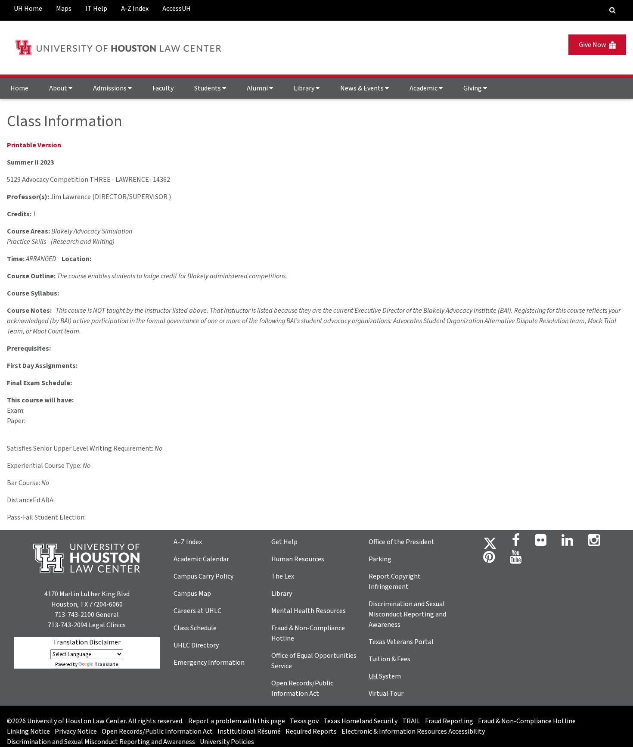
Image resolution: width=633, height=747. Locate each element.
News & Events (362, 88)
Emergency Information (209, 662)
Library (305, 88)
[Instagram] (594, 543)
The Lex (282, 576)
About (58, 88)
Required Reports (311, 731)
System (385, 676)
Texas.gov (304, 721)
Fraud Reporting (449, 721)
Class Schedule (195, 628)
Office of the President (401, 542)
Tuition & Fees (389, 659)
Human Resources (297, 559)
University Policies (227, 742)
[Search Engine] (612, 10)
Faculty (163, 88)
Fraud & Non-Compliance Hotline (527, 721)
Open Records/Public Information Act (157, 731)
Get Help (284, 542)
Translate (106, 664)
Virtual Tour (386, 693)
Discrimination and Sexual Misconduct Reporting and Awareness (407, 614)
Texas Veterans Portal (401, 642)
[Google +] (540, 543)
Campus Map (192, 593)
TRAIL (411, 721)
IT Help (96, 8)
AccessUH (176, 8)
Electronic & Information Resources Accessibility (413, 731)
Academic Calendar (201, 559)
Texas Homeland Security (360, 721)
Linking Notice (28, 731)
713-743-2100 (74, 614)
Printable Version (34, 145)
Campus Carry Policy (203, 576)
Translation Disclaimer (87, 642)
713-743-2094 (67, 625)
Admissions (110, 88)
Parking (380, 559)
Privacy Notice (76, 731)
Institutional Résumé (249, 731)
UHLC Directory (196, 645)
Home (19, 88)
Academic (424, 88)
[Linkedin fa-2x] (567, 543)
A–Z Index (188, 542)
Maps (63, 8)
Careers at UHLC (197, 611)
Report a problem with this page (236, 721)
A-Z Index (135, 8)
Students (208, 88)
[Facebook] (516, 543)
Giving (473, 88)
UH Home (28, 8)
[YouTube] (515, 559)
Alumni (258, 88)
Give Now (594, 45)
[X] (490, 543)
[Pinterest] (489, 559)
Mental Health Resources (308, 611)
